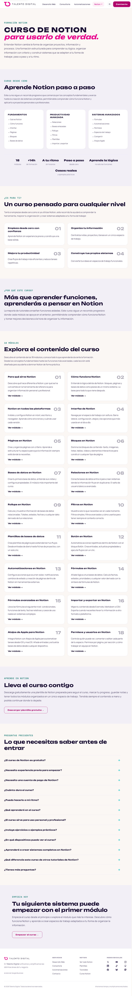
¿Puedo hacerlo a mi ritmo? (21, 800)
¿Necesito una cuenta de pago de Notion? (31, 780)
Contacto (122, 4)
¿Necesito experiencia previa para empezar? (33, 770)
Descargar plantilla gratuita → (26, 710)
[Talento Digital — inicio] (21, 4)
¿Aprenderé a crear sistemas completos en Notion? (37, 850)
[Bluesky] (115, 970)
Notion (97, 4)
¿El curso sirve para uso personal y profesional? (35, 820)
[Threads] (124, 966)
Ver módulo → (15, 396)
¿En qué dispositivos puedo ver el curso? (30, 840)
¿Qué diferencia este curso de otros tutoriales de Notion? (41, 859)
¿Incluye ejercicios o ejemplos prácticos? (30, 830)
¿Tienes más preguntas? (20, 869)
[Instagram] (124, 962)
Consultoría (65, 4)
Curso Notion (84, 974)
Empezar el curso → (26, 935)
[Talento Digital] (17, 958)
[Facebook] (106, 970)
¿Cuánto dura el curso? (19, 790)
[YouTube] (115, 962)
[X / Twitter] (106, 962)
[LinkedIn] (106, 966)
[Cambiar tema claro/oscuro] (109, 4)
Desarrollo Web (49, 4)
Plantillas (82, 966)
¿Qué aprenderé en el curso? (22, 810)
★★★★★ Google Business (13, 973)
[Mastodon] (124, 970)
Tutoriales (83, 970)
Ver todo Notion (85, 962)
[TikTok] (115, 966)
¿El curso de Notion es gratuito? (25, 760)
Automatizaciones (82, 4)
